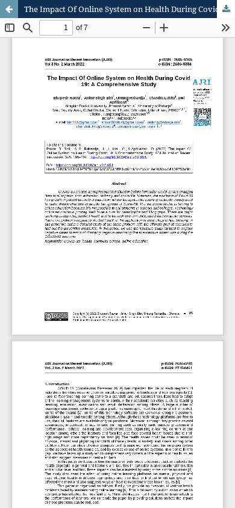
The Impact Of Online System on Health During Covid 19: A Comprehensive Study (129, 9)
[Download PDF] (226, 9)
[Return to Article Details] (9, 9)
